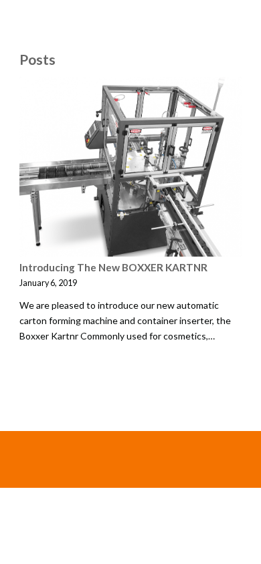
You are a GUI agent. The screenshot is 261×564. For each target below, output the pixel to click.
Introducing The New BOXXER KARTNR (113, 267)
